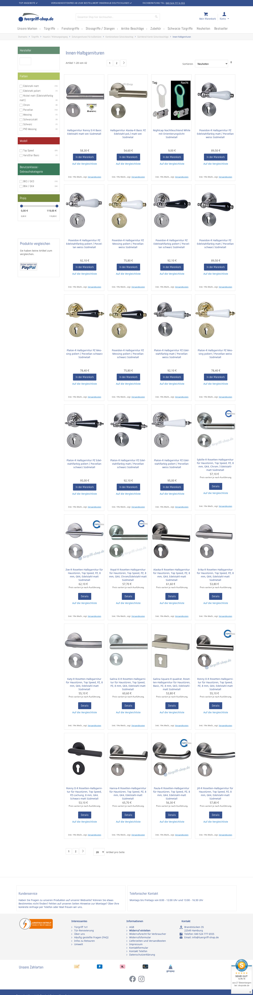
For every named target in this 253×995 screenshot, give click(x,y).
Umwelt (78, 944)
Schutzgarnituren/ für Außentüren (86, 36)
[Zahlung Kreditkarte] (145, 967)
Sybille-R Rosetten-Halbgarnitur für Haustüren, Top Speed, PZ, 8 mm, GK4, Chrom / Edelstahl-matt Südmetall (215, 465)
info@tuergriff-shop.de (205, 937)
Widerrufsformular (140, 937)
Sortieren (187, 64)
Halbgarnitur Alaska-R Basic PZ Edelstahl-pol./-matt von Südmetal (128, 134)
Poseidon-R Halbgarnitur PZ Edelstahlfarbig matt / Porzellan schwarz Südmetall (215, 244)
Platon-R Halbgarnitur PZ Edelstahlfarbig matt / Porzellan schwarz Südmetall (128, 464)
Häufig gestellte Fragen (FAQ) (91, 937)
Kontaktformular (138, 947)
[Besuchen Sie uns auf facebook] (133, 981)
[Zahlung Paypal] (99, 967)
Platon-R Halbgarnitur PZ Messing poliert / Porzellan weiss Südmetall (215, 354)
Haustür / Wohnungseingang (55, 36)
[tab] (39, 50)
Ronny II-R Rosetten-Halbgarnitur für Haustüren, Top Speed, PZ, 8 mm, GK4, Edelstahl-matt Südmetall (215, 684)
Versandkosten (94, 177)
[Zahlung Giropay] (170, 971)
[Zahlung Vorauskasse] (77, 967)
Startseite (22, 36)
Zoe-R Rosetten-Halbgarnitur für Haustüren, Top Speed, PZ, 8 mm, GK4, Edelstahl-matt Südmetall (84, 575)
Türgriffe (35, 36)
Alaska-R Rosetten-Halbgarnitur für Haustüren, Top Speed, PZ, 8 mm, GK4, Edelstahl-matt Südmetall (171, 575)
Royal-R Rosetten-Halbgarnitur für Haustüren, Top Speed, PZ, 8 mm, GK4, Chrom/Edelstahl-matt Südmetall (128, 575)
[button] (227, 17)
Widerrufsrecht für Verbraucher (147, 934)
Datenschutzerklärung (142, 954)
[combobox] (118, 16)
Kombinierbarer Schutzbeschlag (119, 36)
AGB (131, 927)
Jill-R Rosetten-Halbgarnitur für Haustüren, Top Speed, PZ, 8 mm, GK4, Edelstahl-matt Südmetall (215, 793)
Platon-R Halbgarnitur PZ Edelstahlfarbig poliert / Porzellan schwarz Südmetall (84, 464)
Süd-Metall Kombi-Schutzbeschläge (152, 36)
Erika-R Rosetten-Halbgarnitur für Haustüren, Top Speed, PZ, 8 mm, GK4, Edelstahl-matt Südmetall (215, 575)
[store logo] (45, 17)
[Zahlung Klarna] (122, 967)
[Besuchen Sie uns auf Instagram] (141, 981)
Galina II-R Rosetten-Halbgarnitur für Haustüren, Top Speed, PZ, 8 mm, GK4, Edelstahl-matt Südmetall (128, 684)
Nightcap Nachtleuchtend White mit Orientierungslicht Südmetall (171, 134)
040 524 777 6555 (204, 934)
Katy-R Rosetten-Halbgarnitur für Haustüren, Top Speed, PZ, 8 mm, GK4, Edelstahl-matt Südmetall (84, 684)
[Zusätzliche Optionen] (28, 269)
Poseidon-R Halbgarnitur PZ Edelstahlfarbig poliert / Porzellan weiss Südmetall (84, 244)
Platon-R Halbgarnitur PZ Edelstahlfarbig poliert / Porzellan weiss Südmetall (171, 464)
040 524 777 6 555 (175, 3)
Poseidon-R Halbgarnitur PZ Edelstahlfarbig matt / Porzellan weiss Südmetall (215, 134)
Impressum (136, 944)
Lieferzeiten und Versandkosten (147, 940)
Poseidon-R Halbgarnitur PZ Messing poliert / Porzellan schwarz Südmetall (128, 354)
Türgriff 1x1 (81, 927)
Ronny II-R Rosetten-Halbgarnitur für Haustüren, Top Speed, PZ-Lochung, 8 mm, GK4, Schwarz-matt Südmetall (84, 793)
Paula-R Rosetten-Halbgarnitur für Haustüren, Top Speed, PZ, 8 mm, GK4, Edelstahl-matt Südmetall (171, 793)
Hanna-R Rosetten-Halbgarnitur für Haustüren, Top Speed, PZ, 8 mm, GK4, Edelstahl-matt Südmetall (127, 793)
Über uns (79, 934)
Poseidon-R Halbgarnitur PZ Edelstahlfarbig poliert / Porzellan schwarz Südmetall (172, 244)
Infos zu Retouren (84, 940)
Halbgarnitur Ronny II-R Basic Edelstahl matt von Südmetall (84, 132)
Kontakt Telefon (138, 951)
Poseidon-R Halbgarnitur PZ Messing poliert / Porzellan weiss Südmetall (128, 244)
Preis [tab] (23, 198)
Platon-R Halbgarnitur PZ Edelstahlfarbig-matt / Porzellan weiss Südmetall (171, 354)
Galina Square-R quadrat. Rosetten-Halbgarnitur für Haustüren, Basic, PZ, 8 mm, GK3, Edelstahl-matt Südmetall (171, 684)
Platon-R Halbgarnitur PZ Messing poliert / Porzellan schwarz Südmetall (84, 354)
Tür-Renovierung (84, 930)
